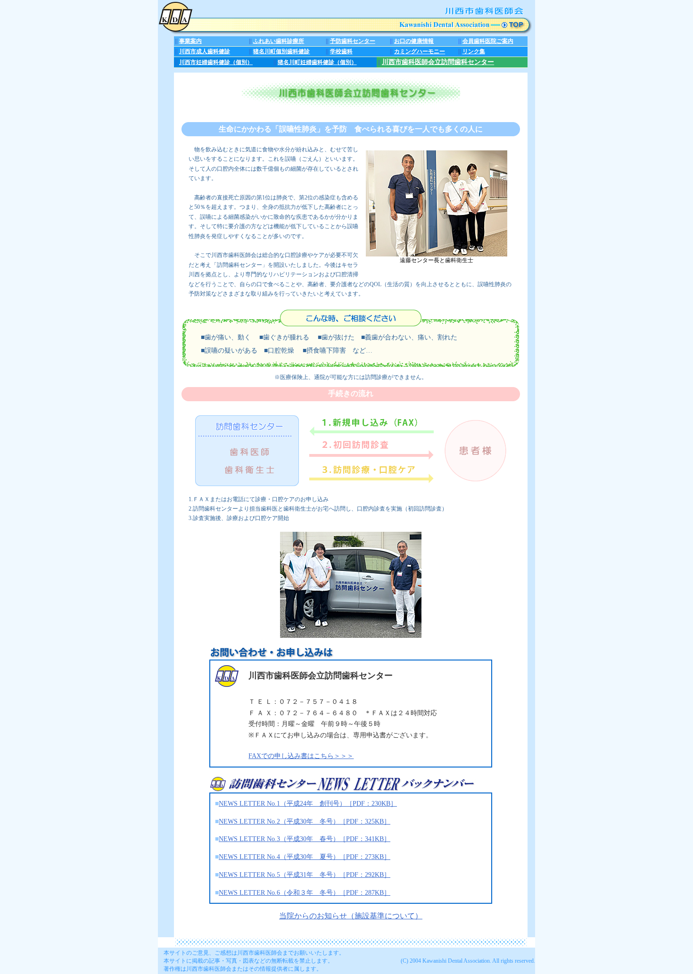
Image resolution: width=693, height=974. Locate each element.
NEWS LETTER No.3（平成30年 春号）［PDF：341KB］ (304, 838)
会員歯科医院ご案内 (487, 41)
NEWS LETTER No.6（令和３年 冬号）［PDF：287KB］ (304, 892)
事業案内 (190, 41)
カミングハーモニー (419, 51)
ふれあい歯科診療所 (278, 41)
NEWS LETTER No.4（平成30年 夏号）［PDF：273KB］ (304, 856)
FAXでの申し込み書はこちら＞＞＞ (301, 755)
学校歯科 (341, 51)
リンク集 (473, 51)
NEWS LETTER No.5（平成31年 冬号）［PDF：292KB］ (304, 874)
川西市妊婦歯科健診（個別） (216, 62)
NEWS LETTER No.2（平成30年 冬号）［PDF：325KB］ (304, 821)
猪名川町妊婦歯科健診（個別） (317, 62)
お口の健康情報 (414, 41)
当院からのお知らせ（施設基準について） (350, 916)
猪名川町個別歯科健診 (281, 51)
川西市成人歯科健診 (204, 51)
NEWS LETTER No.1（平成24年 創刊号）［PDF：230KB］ (308, 803)
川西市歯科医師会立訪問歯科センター (438, 62)
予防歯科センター (352, 41)
